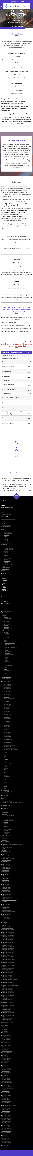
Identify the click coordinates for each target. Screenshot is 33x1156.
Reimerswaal (7, 653)
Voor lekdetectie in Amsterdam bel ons (11, 749)
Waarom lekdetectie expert (7, 801)
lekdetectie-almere (8, 665)
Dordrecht (5, 779)
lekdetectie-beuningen (6, 1142)
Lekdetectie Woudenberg (7, 897)
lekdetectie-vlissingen (6, 1071)
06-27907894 (7, 512)
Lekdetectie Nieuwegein (6, 874)
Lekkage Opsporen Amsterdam (8, 968)
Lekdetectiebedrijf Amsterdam (9, 740)
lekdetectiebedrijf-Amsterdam (7, 1088)
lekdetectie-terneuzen (6, 1072)
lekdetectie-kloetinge (6, 1079)
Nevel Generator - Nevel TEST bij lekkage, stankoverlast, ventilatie (16, 553)
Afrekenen (4, 809)
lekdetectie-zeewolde (6, 1048)
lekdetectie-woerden (6, 1098)
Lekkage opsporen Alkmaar (7, 938)
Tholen (6, 658)
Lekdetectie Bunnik (6, 862)
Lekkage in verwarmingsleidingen (8, 911)
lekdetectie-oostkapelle (6, 1086)
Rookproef (4, 571)
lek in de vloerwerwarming (7, 912)
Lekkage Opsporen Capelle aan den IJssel (10, 985)
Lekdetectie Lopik (5, 870)
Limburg (5, 673)
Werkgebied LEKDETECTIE (10, 722)
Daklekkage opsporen (8, 533)
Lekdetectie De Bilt (5, 865)
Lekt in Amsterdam (7, 746)
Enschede (5, 753)
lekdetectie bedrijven (6, 681)
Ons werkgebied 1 (5, 790)
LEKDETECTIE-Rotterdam (9, 815)
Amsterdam (4, 901)
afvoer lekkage (6, 917)
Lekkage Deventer (7, 730)
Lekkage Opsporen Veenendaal (8, 1015)
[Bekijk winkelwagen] (31, 6)
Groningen (6, 671)
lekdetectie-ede (5, 1116)
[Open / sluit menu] (1, 6)
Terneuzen (7, 657)
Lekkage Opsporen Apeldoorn (8, 995)
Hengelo (5, 786)
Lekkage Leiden (7, 691)
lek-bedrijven (4, 1029)
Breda (5, 762)
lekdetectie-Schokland (6, 1068)
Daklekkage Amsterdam (6, 969)
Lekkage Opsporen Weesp (7, 953)
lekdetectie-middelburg (6, 1069)
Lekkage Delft (6, 726)
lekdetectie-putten (5, 1123)
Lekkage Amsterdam (7, 684)
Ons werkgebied (5, 682)
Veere (6, 660)
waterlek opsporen (7, 736)
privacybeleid (4, 798)
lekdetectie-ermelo (5, 1122)
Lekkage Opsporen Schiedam (8, 1008)
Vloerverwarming (7, 537)
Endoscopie (6, 552)
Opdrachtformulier (5, 812)
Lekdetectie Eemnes (6, 867)
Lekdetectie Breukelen (6, 882)
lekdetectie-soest (5, 1103)
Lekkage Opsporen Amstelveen (8, 952)
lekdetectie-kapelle (5, 1076)
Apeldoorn (5, 743)
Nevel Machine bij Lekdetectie (8, 1022)
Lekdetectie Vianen (6, 890)
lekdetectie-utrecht (5, 1091)
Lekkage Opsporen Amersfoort (8, 992)
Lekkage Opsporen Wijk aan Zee (8, 959)
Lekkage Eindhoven (7, 695)
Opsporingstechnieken (6, 546)
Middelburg (7, 650)
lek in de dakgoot (5, 841)
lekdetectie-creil (5, 1062)
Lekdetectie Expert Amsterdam (9, 745)
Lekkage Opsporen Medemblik (8, 946)
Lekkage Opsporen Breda (7, 993)
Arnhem (5, 766)
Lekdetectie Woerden (6, 895)
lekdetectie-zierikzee (6, 1073)
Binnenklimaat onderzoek (7, 564)
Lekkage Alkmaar (7, 725)
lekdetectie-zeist (5, 1096)
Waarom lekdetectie (6, 526)
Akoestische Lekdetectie (8, 549)
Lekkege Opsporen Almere (7, 975)
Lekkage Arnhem (7, 701)
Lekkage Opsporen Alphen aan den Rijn (9, 979)
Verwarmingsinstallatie (6, 910)
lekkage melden (5, 795)
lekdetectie (4, 1026)
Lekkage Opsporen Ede (6, 1009)
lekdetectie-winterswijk (6, 1128)
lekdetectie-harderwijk (6, 1118)
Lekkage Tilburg (7, 705)
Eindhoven (6, 760)
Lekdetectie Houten (6, 868)
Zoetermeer (6, 759)
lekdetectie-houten (5, 1099)
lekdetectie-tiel (5, 1139)
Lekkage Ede (6, 717)
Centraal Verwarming (7, 532)
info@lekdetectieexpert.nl (6, 514)
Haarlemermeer (7, 776)
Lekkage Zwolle (7, 707)
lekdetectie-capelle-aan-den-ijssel (11, 647)
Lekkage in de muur (6, 904)
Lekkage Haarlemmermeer (9, 712)
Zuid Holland (6, 632)
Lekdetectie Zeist (5, 1016)
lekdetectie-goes (8, 644)
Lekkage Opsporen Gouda (7, 999)
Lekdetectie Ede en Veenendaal (9, 791)
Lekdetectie (4, 544)
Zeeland (5, 641)
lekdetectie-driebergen (6, 1108)
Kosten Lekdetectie (6, 678)
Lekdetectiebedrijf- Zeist (6, 898)
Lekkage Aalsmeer (7, 718)
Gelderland (4, 589)
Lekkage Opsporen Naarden (7, 958)
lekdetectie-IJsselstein (6, 1101)
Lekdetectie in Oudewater (7, 875)
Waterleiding (6, 536)
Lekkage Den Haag (7, 687)
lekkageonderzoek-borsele (10, 643)
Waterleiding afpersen (8, 558)
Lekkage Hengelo (7, 733)
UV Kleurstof (6, 555)
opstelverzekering (5, 796)
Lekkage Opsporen (6, 915)
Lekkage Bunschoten (6, 864)
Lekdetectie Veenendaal (6, 806)
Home (3, 523)
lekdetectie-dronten (6, 1045)
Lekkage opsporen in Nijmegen (8, 986)
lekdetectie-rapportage (6, 1038)
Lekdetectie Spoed (5, 845)
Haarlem (5, 775)
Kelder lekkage (6, 540)
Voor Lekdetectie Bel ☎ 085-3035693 (9, 900)
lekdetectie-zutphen (6, 1119)
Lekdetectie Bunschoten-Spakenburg (9, 1105)
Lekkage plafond (5, 905)
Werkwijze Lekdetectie (6, 611)
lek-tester (4, 1028)
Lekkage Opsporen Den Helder (8, 936)
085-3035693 (5, 509)
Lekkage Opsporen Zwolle (7, 996)
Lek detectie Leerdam (6, 888)
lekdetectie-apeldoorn (6, 1111)
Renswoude (4, 877)
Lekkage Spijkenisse (7, 702)
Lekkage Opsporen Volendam (8, 935)
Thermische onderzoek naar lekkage (9, 811)
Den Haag (5, 752)
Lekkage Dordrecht (7, 715)
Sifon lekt (4, 908)
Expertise (4, 566)
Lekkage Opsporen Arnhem (7, 973)
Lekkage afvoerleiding (6, 835)
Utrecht (5, 640)
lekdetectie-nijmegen (6, 1113)
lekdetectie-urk (5, 1049)
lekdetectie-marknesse (6, 1053)
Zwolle (5, 770)
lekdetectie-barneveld (6, 1132)
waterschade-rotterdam (8, 674)
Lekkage (4, 529)
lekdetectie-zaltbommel (6, 1131)
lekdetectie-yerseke (6, 1078)
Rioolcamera (6, 822)
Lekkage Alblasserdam (8, 739)
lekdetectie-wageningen (6, 1121)
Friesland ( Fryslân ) (7, 670)
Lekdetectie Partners (6, 567)
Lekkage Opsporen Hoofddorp (8, 929)
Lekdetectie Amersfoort (6, 860)
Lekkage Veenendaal (6, 805)
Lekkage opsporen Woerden (7, 998)
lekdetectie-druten (5, 1138)
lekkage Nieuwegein (6, 872)
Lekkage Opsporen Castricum (8, 940)
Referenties (4, 527)
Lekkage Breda (6, 697)
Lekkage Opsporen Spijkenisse (8, 1013)
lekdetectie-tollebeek (6, 1056)
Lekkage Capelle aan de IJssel (9, 698)
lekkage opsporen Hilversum (7, 926)
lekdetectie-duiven (5, 1135)
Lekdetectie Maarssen (6, 885)
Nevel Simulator (5, 1025)
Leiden (5, 756)
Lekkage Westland (7, 689)
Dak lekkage (4, 840)
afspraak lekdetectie (6, 1033)
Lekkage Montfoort (5, 871)
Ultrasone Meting (7, 556)
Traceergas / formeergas (8, 548)
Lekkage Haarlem (7, 711)
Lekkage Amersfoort (7, 714)
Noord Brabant (6, 637)
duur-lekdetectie (5, 1036)
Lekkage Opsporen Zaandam (7, 949)
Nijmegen (5, 773)
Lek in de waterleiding (6, 914)
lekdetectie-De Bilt (5, 1102)
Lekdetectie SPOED (6, 887)
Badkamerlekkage (5, 837)
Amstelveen (4, 922)
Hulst (6, 645)
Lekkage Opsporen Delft (7, 989)
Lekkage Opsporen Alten (7, 976)
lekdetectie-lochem (5, 1112)
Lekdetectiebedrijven (6, 630)
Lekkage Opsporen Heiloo (7, 955)
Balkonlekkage (5, 838)
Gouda (5, 765)
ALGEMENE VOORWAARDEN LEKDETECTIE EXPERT (12, 802)
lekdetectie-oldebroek (6, 1133)
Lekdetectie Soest (5, 880)
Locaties (4, 573)
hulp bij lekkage (5, 1031)
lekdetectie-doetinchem (6, 1126)
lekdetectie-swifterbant (6, 1052)
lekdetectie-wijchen (6, 1141)
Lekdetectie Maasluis (6, 857)
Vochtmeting (6, 559)
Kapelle (6, 648)
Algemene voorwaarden (6, 677)
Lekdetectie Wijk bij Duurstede (8, 894)
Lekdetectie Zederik (6, 891)
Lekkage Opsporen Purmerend (8, 932)
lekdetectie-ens (5, 1055)
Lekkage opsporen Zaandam (7, 928)
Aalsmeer (5, 782)
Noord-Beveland (8, 651)
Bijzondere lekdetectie (6, 1035)
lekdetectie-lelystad (6, 1043)
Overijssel (5, 667)
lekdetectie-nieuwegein (6, 1093)
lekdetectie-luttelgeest (6, 1058)
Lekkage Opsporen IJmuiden (7, 942)
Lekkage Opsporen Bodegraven (8, 982)
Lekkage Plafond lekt (6, 907)
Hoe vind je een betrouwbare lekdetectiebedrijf (11, 842)
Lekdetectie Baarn (5, 861)
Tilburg (5, 769)
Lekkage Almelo (7, 721)
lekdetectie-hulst (5, 1075)
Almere (5, 772)
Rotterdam (6, 750)
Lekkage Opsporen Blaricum (7, 939)
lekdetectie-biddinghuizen (7, 1051)
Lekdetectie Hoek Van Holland (8, 858)
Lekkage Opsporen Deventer (7, 1003)
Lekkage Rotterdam (7, 685)
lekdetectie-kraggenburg (7, 1066)
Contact (3, 570)
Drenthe (5, 669)
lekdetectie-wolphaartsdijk (7, 1082)
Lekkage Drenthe (7, 737)
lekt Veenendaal (5, 808)
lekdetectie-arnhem (6, 1115)
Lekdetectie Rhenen (6, 878)
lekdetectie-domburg (6, 1085)
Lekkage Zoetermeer (8, 694)
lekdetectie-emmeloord (6, 1046)
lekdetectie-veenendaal (6, 1095)
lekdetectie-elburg (5, 1143)
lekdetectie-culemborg (6, 1129)
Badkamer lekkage (7, 918)
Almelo (5, 785)
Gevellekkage (6, 535)
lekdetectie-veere (5, 1083)
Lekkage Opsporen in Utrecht (8, 972)
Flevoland (5, 663)
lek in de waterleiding (6, 855)
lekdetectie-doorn (5, 1106)
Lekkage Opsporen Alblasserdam (8, 978)
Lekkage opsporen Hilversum (7, 1002)
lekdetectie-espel (5, 1063)
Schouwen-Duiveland (9, 654)
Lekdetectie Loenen (6, 884)
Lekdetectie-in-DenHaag (8, 628)
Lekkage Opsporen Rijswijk (7, 1018)
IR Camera (6, 562)
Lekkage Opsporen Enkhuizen (8, 933)
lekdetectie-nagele (5, 1059)
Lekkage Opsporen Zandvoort (8, 943)
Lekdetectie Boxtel (7, 742)
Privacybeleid (3, 521)
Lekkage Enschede (7, 688)
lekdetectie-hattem (5, 1145)
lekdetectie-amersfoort (6, 1092)
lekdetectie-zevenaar (6, 1136)
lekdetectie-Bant (5, 1065)
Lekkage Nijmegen (7, 709)
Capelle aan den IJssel (8, 763)
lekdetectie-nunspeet (6, 1125)
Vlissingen (7, 661)
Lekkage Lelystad (7, 735)
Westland (5, 755)
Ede (4, 780)
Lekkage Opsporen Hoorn (7, 945)
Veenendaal (7, 633)
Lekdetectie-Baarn (5, 1109)
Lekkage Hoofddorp (7, 692)
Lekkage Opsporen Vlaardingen (8, 1012)
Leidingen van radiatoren (7, 902)
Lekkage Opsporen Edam (7, 960)
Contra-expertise (5, 569)
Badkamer (6, 530)
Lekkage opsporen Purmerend (8, 1005)
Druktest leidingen (7, 561)
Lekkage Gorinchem (7, 704)
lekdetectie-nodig (5, 1032)
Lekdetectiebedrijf (5, 679)
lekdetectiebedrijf (8, 793)
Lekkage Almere (7, 708)
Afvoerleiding (6, 539)
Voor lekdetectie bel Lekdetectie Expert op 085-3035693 (12, 844)
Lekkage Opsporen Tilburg (7, 983)
